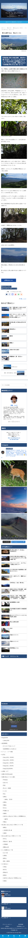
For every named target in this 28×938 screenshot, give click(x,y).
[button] (25, 385)
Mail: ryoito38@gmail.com (14, 437)
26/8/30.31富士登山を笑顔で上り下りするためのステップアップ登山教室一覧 (14, 929)
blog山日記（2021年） (7, 286)
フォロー (15, 726)
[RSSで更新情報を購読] (21, 294)
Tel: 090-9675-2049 (14, 439)
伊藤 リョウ (14, 405)
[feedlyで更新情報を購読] (18, 294)
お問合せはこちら (8, 280)
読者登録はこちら (21, 926)
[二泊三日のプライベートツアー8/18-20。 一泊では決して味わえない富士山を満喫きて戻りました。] (14, 500)
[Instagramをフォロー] (12, 294)
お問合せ (7, 926)
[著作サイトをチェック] (6, 294)
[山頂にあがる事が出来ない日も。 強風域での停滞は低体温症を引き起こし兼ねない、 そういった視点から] (14, 526)
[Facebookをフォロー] (9, 294)
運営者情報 (20, 924)
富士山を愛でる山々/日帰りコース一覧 (10, 288)
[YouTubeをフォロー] (15, 294)
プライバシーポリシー (7, 924)
